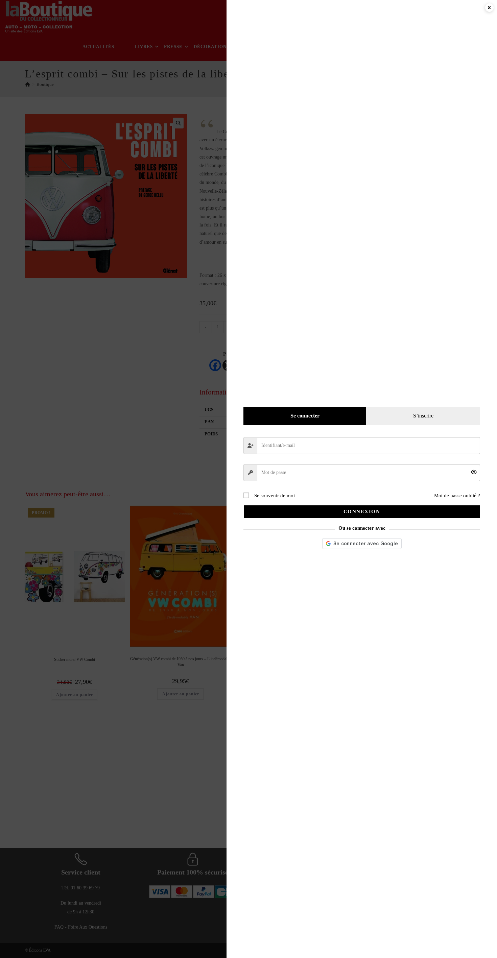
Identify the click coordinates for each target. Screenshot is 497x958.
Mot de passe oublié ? (457, 495)
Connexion (362, 511)
